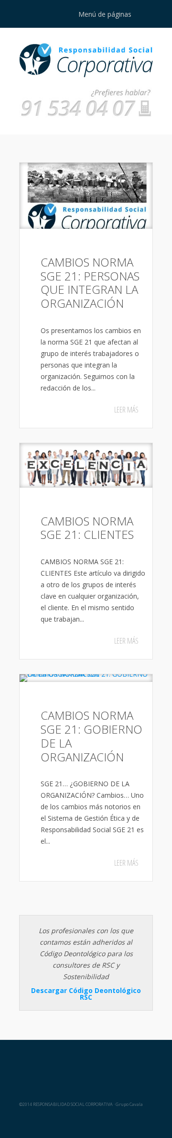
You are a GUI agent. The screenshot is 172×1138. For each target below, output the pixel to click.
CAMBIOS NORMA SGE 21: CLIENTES (87, 528)
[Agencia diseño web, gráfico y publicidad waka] (86, 1121)
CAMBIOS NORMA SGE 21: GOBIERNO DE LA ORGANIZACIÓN (91, 735)
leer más (126, 409)
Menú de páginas (104, 14)
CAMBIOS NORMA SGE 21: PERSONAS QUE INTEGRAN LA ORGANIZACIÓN (90, 282)
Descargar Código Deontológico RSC (86, 994)
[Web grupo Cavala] (86, 1063)
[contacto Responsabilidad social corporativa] (86, 116)
